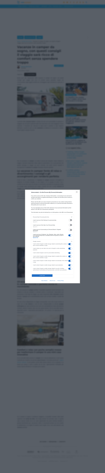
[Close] (77, 192)
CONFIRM (42, 275)
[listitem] (52, 217)
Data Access (52, 280)
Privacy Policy (61, 280)
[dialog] (52, 236)
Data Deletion (44, 280)
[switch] (70, 220)
